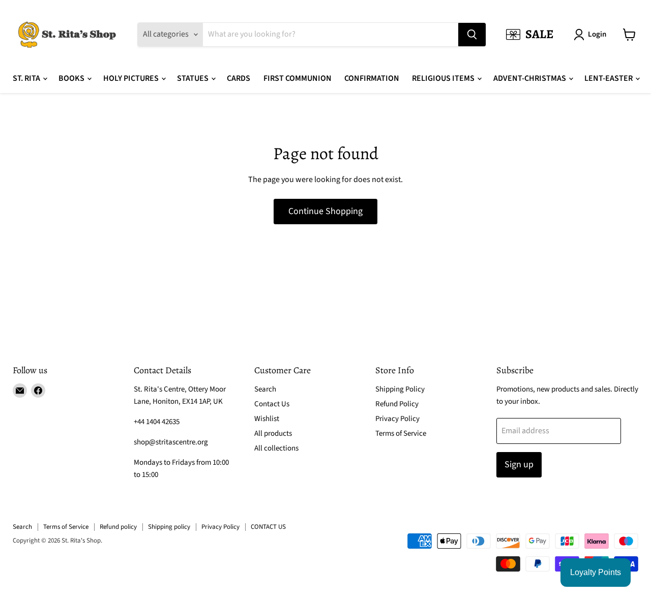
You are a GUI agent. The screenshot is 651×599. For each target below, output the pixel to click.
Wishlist (266, 418)
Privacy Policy (397, 418)
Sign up (519, 464)
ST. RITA (27, 78)
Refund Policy (397, 404)
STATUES (193, 78)
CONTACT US (268, 526)
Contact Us (271, 404)
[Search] (472, 34)
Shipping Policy (400, 389)
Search (265, 389)
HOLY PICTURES (131, 78)
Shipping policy (169, 526)
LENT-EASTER (609, 78)
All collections (276, 448)
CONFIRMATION (371, 78)
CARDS (238, 78)
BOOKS (72, 78)
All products (273, 433)
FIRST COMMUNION (297, 78)
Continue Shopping (325, 211)
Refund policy (118, 526)
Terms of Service (400, 433)
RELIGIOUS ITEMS (444, 78)
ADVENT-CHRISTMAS (530, 78)
